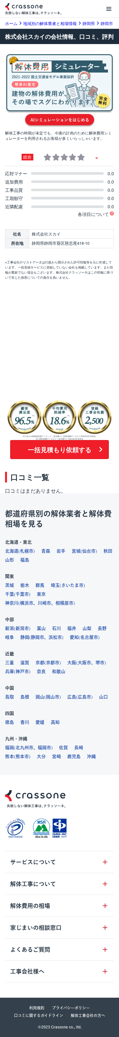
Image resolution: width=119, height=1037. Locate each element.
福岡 (9, 747)
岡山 (40, 697)
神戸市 (22, 671)
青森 (45, 551)
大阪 (71, 662)
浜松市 (55, 637)
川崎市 (44, 603)
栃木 (24, 585)
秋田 (107, 551)
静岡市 (37, 637)
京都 (40, 662)
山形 (9, 560)
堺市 (100, 662)
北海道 (11, 551)
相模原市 (64, 603)
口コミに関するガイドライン (38, 1015)
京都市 (52, 662)
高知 (55, 722)
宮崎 (56, 756)
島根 (24, 697)
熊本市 (22, 756)
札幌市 (26, 551)
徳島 (9, 722)
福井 (71, 628)
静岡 (24, 637)
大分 (41, 756)
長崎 (78, 747)
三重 (9, 662)
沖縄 (91, 756)
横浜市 (26, 603)
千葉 (9, 594)
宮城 (76, 551)
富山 (41, 628)
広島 (71, 697)
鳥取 (9, 697)
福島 (24, 560)
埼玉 (55, 585)
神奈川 (11, 603)
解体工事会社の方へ (88, 1015)
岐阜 (9, 637)
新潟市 (22, 628)
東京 (41, 594)
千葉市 (22, 594)
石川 (56, 628)
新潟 (9, 628)
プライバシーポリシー (71, 1008)
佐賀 (63, 747)
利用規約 (36, 1008)
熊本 (9, 756)
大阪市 (84, 662)
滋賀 (24, 662)
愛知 (74, 637)
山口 (103, 697)
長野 (102, 628)
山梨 (87, 628)
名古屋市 (89, 637)
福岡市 (44, 747)
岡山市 (52, 697)
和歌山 (58, 671)
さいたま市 (72, 585)
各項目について (93, 214)
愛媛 (40, 722)
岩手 (60, 551)
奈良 (41, 671)
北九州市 (24, 747)
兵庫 (9, 671)
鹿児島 (74, 756)
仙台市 (89, 551)
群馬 (40, 585)
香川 (24, 722)
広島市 (84, 697)
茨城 (9, 585)
